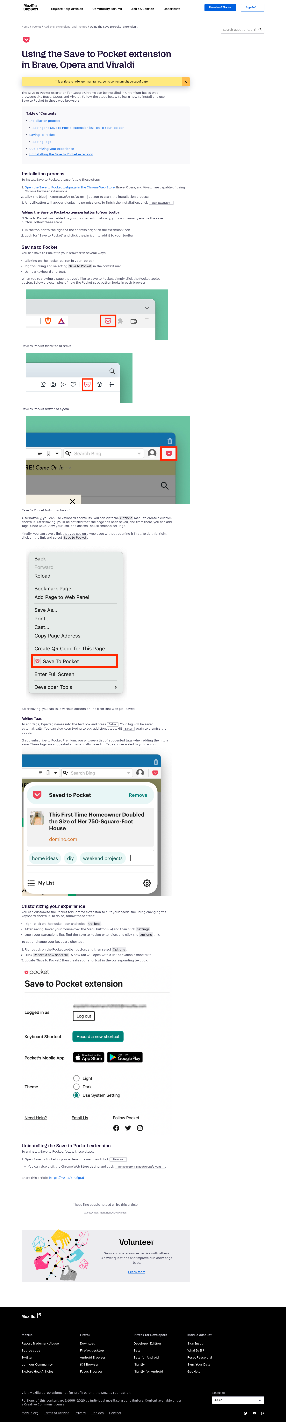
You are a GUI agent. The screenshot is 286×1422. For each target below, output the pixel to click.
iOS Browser (89, 1364)
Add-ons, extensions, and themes (65, 26)
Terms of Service (56, 1413)
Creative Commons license (44, 1404)
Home (25, 26)
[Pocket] (26, 40)
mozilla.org (30, 1413)
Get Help (193, 1371)
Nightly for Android (148, 1371)
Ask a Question (142, 9)
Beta (137, 1350)
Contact (115, 1413)
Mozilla (31, 1316)
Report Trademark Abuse (40, 1343)
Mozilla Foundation (115, 1393)
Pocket (36, 26)
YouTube (254, 1413)
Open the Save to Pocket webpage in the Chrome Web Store (70, 187)
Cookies (97, 1413)
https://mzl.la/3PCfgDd (66, 1178)
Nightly (139, 1364)
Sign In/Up (252, 7)
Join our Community (37, 1364)
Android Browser (92, 1357)
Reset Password (199, 1357)
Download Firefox (220, 7)
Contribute (172, 9)
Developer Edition (147, 1343)
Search (260, 29)
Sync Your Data (198, 1364)
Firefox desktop (92, 1350)
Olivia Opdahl (119, 1212)
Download (87, 1343)
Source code (31, 1350)
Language (218, 1393)
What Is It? (195, 1350)
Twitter (27, 1357)
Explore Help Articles (67, 9)
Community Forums (107, 9)
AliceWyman (91, 1212)
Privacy (80, 1413)
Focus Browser (91, 1371)
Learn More (136, 1272)
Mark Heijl (105, 1212)
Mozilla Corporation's (46, 1393)
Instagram (262, 1413)
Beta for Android (146, 1357)
